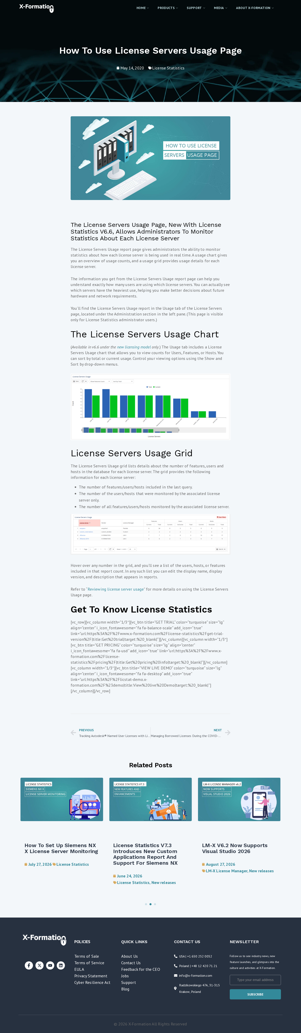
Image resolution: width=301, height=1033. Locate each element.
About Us (129, 956)
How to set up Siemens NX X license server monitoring (61, 848)
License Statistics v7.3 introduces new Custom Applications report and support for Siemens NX (145, 854)
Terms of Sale (86, 956)
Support (128, 982)
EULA (79, 969)
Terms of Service (89, 962)
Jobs (125, 976)
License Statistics (168, 68)
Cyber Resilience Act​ (92, 982)
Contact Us (131, 962)
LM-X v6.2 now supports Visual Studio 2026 (235, 848)
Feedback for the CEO (140, 969)
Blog (125, 989)
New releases (164, 882)
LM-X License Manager (226, 871)
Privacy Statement (90, 976)
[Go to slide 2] (150, 904)
